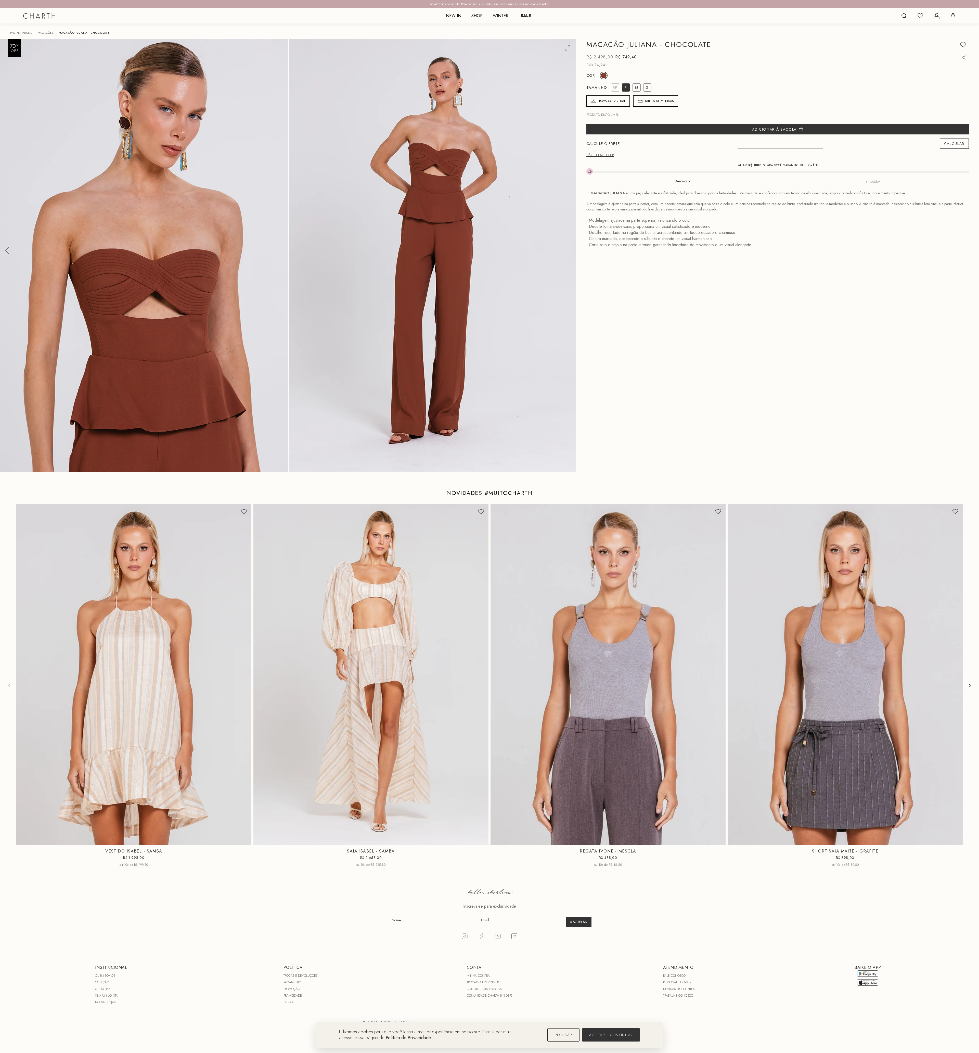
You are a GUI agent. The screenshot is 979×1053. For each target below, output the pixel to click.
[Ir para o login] (937, 16)
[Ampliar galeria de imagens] (567, 48)
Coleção (102, 982)
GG (627, 841)
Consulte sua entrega (484, 989)
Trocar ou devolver (483, 982)
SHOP (477, 16)
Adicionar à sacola (774, 129)
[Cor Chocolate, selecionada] (604, 75)
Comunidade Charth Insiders (489, 995)
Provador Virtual (611, 101)
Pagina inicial (21, 33)
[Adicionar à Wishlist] (963, 45)
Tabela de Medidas (659, 101)
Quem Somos (105, 975)
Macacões (45, 33)
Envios (289, 1002)
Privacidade (293, 995)
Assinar (579, 921)
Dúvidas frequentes (678, 989)
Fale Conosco (674, 975)
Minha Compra (478, 975)
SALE (526, 16)
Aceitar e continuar (611, 1034)
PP (120, 841)
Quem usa (102, 989)
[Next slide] (970, 685)
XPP (826, 841)
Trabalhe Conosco (678, 995)
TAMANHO (596, 87)
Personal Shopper (677, 982)
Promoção (292, 989)
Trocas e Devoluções (300, 975)
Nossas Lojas (105, 1002)
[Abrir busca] (904, 16)
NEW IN (453, 16)
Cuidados (873, 181)
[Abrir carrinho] (953, 16)
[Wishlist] (920, 16)
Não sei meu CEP (600, 155)
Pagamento (292, 982)
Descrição (682, 181)
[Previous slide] (9, 685)
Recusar (563, 1034)
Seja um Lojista (106, 995)
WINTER (500, 16)
